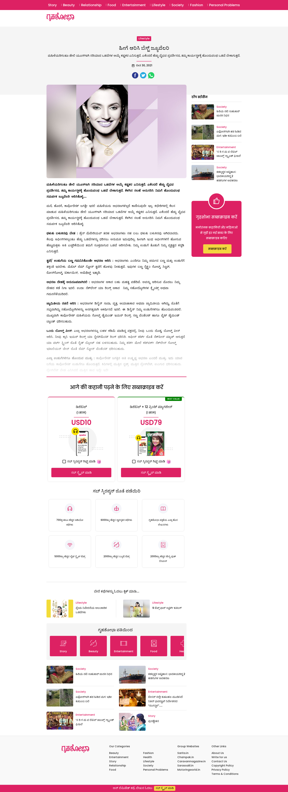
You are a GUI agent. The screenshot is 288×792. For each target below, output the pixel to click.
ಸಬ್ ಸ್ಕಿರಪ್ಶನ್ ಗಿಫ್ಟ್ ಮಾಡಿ (81, 461)
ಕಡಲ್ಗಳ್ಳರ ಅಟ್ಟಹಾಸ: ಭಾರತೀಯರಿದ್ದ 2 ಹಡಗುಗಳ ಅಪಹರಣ (227, 176)
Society (178, 5)
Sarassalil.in (185, 765)
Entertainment (134, 5)
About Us (218, 753)
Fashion (196, 5)
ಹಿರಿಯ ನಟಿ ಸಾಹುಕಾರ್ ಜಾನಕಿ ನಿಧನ (94, 674)
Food (112, 5)
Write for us (219, 757)
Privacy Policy (221, 770)
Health (147, 757)
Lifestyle (158, 5)
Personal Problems (224, 5)
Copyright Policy (223, 765)
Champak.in (185, 757)
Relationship (91, 5)
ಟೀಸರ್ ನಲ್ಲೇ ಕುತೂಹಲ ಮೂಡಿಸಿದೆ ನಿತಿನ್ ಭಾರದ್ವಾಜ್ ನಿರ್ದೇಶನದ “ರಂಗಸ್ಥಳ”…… (165, 701)
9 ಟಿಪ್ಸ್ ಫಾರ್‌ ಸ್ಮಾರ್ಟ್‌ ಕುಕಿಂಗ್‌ (167, 608)
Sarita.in (182, 753)
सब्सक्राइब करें (217, 249)
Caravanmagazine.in (191, 761)
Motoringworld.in (188, 770)
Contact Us (219, 761)
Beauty (69, 5)
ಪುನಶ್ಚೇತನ (153, 721)
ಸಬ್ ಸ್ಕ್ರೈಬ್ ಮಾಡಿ (81, 472)
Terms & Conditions (225, 774)
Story (52, 5)
